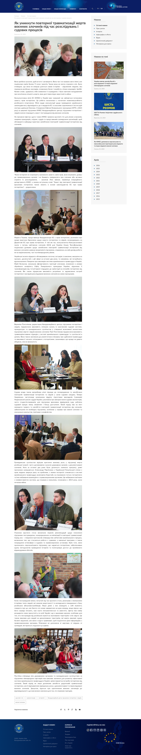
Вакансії (67, 731)
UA (102, 8)
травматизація (30, 698)
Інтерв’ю (99, 31)
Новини (73, 9)
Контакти (83, 9)
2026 (98, 165)
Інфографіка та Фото (103, 34)
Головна (36, 9)
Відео (98, 38)
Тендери (67, 734)
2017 (98, 193)
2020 (98, 184)
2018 (98, 190)
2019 (98, 187)
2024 (98, 171)
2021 (98, 181)
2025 (98, 168)
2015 (98, 199)
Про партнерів (69, 740)
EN (98, 8)
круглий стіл (19, 698)
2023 (98, 174)
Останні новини (101, 25)
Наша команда (60, 9)
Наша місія (46, 9)
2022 (98, 178)
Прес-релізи (100, 28)
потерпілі (41, 698)
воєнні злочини (20, 702)
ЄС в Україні (68, 743)
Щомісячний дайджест (104, 41)
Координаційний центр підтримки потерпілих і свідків (64, 698)
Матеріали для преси (103, 44)
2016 (98, 196)
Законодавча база (70, 737)
